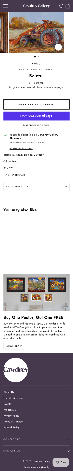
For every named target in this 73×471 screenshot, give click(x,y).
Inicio (35, 63)
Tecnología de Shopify (36, 467)
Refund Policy (11, 427)
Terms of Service (13, 421)
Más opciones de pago (36, 125)
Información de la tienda (21, 148)
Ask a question (17, 186)
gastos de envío (21, 87)
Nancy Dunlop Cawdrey (36, 69)
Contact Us (12, 439)
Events (7, 404)
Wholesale (9, 410)
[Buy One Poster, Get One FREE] (36, 292)
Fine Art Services (13, 398)
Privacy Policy (11, 416)
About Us (8, 392)
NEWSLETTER (11, 450)
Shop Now (14, 346)
